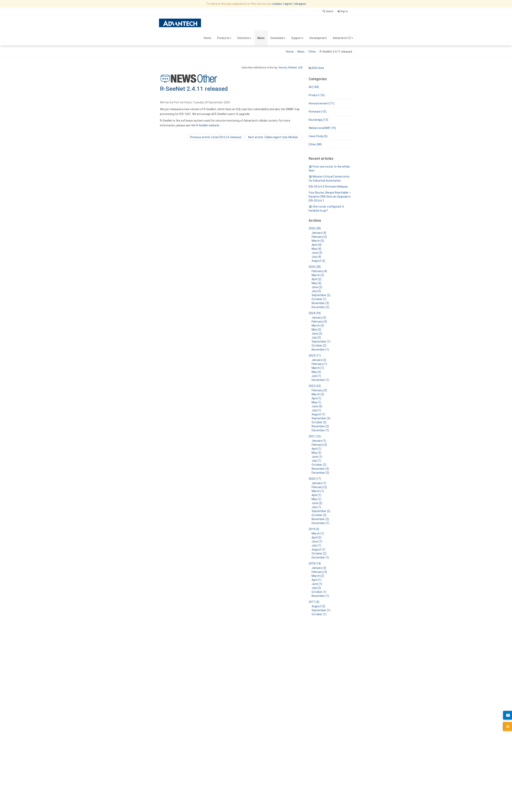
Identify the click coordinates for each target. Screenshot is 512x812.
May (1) (316, 402)
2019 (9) (314, 529)
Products (223, 38)
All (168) (314, 87)
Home (207, 38)
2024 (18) (315, 313)
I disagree (300, 3)
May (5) (316, 372)
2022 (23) (315, 386)
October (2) (319, 345)
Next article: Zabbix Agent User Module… (274, 137)
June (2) (317, 287)
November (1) (320, 349)
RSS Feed (317, 68)
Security (282, 67)
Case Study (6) (318, 136)
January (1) (319, 440)
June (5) (317, 406)
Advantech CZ (342, 38)
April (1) (316, 398)
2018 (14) (315, 563)
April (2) (316, 279)
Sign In (344, 11)
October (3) (319, 422)
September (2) (321, 295)
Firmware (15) (317, 111)
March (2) (318, 575)
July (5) (316, 291)
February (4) (319, 271)
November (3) (320, 303)
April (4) (316, 244)
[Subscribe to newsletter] (507, 715)
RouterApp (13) (318, 119)
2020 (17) (315, 478)
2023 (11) (315, 355)
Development (318, 38)
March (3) (318, 275)
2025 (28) (315, 266)
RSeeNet (292, 67)
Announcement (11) (321, 103)
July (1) (316, 376)
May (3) (316, 452)
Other (312, 51)
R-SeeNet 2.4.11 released (194, 88)
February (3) (319, 321)
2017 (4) (314, 601)
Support (296, 38)
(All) (300, 67)
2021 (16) (315, 436)
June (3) (317, 252)
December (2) (320, 307)
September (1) (321, 341)
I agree (287, 3)
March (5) (318, 240)
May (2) (316, 329)
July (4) (316, 256)
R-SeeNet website (207, 125)
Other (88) (315, 144)
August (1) (318, 414)
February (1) (319, 364)
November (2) (320, 426)
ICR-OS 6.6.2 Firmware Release (328, 186)
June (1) (317, 456)
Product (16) (317, 95)
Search (329, 11)
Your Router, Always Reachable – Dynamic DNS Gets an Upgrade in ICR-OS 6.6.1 (330, 196)
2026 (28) (315, 228)
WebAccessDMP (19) (322, 128)
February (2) (319, 236)
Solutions (243, 38)
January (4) (319, 232)
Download (277, 38)
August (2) (318, 260)
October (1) (319, 299)
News (261, 38)
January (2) (319, 317)
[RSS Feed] (507, 726)
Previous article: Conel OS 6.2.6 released (215, 137)
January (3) (319, 567)
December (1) (320, 380)
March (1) (318, 368)
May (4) (316, 248)
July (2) (316, 337)
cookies (277, 3)
